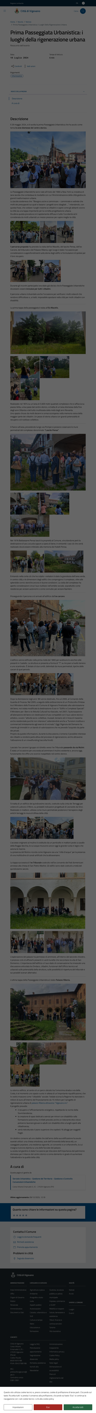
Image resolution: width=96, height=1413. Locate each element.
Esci (48, 1407)
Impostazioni (18, 1407)
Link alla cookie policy (44, 1398)
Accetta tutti (78, 1407)
